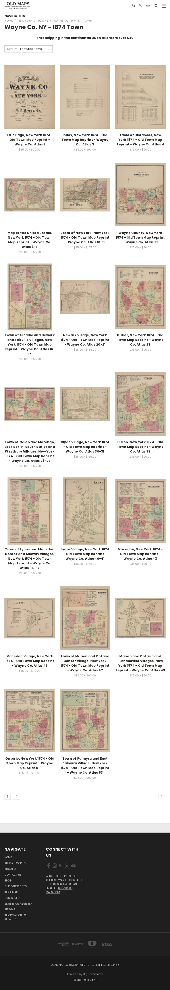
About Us (10, 869)
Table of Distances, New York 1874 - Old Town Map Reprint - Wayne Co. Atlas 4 (140, 140)
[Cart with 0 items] (155, 6)
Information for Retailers (16, 917)
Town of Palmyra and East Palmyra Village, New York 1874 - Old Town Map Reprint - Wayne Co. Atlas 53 (85, 765)
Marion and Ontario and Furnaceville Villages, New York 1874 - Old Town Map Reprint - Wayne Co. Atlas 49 (140, 663)
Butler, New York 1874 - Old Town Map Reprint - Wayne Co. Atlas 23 (140, 340)
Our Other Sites (15, 886)
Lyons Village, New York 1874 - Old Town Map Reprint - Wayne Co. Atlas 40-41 (85, 554)
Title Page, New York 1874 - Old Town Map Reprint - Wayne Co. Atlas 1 (30, 140)
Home (8, 857)
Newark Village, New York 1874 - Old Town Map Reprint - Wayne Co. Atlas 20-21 (85, 340)
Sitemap (9, 909)
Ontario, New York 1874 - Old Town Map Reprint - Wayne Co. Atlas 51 (29, 763)
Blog (8, 880)
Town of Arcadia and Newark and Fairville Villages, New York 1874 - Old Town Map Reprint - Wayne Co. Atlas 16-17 (30, 344)
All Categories (15, 863)
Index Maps (11, 892)
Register (26, 903)
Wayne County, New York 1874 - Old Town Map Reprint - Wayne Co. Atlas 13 (140, 237)
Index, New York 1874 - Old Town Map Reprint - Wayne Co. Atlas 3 (85, 140)
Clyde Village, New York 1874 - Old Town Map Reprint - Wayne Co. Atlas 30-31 (85, 447)
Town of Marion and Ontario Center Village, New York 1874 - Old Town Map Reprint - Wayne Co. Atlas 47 (85, 663)
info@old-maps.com (59, 890)
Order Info (11, 898)
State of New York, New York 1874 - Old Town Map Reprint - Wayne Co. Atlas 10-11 (85, 237)
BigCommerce (93, 974)
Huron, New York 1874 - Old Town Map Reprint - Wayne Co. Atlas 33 (140, 447)
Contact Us (13, 875)
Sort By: (12, 49)
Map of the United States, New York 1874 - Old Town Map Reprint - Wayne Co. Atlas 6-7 (30, 240)
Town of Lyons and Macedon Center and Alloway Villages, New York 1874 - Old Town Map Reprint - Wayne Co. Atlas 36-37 (29, 558)
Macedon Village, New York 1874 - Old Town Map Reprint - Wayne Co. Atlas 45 (29, 661)
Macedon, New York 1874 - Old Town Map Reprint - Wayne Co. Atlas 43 (140, 554)
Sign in (9, 903)
